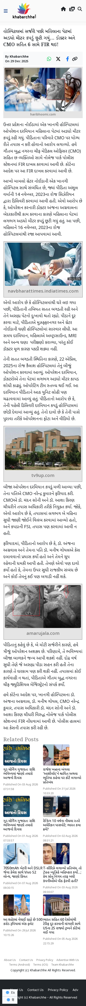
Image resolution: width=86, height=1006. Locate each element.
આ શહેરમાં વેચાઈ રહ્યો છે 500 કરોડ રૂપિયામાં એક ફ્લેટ (23, 922)
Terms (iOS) (40, 965)
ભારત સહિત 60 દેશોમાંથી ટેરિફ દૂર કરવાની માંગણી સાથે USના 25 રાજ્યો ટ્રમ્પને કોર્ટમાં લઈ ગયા (61, 926)
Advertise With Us (67, 960)
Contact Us (26, 960)
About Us (10, 960)
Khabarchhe (19, 57)
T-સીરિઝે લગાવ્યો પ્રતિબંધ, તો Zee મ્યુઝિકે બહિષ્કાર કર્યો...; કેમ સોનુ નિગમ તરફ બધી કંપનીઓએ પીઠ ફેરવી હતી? (62, 875)
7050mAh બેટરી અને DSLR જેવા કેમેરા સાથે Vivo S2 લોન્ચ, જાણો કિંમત (23, 872)
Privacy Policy (44, 960)
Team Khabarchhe (62, 965)
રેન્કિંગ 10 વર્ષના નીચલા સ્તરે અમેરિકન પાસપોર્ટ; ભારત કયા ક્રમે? (62, 825)
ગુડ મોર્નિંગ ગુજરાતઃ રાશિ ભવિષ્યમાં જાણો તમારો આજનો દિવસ (19, 774)
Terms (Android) (19, 965)
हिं (12, 1000)
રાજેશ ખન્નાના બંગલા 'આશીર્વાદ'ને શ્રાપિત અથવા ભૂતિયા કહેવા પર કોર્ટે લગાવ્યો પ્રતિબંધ (62, 776)
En (12, 993)
